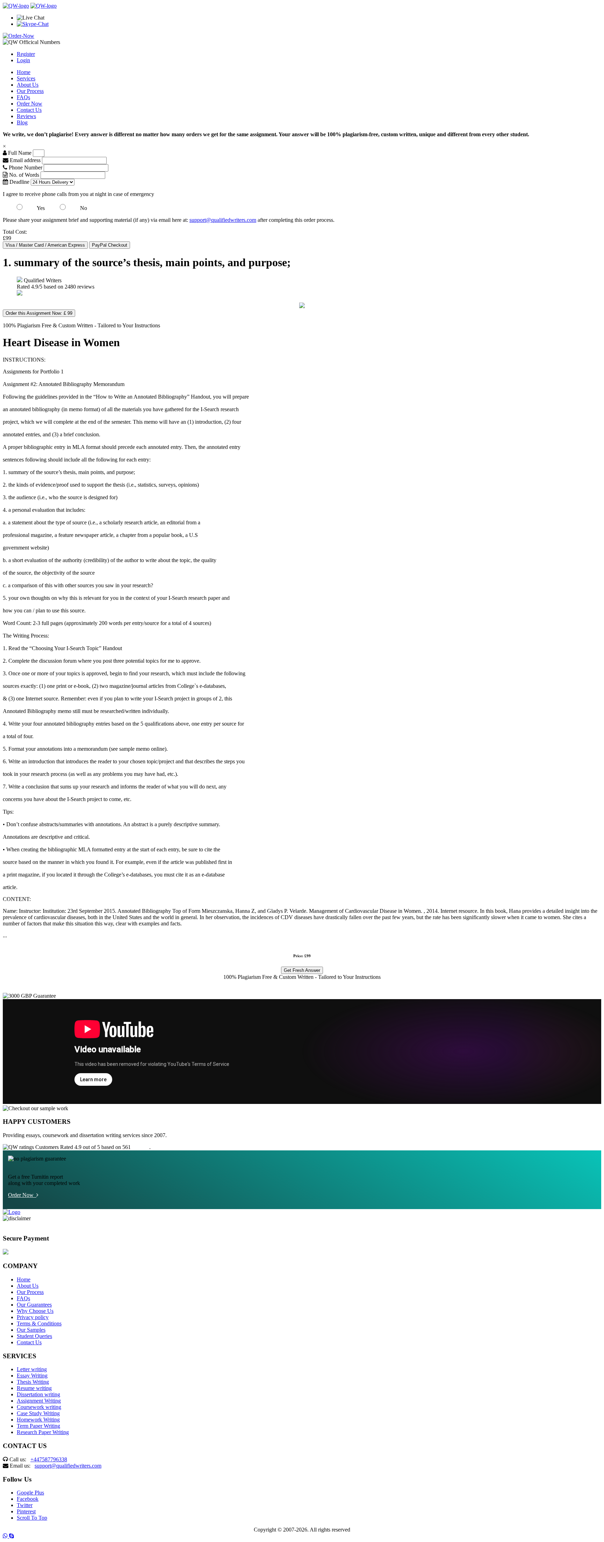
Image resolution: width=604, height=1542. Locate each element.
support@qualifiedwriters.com (222, 220)
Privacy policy (33, 1317)
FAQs (23, 97)
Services (26, 78)
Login (23, 60)
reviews (140, 1147)
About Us (27, 85)
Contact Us (29, 110)
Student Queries (34, 1336)
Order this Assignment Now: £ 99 (39, 313)
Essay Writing (32, 1376)
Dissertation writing (38, 1394)
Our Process (30, 91)
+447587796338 (48, 1459)
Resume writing (34, 1388)
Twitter (25, 1505)
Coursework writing (39, 1407)
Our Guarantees (34, 1305)
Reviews (26, 116)
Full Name (19, 153)
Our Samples (31, 1330)
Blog (22, 122)
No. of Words (24, 175)
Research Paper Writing (43, 1432)
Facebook (27, 1499)
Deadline (18, 182)
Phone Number (25, 167)
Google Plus (30, 1493)
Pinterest (26, 1511)
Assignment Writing (39, 1401)
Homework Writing (38, 1420)
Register (26, 54)
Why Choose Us (35, 1311)
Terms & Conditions (39, 1323)
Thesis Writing (33, 1382)
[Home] (16, 6)
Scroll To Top (32, 1518)
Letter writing (32, 1369)
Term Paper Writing (38, 1426)
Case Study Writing (38, 1413)
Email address (24, 160)
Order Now (29, 104)
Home (23, 72)
